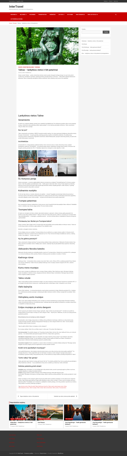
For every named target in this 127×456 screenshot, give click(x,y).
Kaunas (40, 418)
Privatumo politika (28, 453)
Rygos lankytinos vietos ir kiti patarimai (29, 396)
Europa (20, 67)
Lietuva (60, 14)
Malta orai (39, 435)
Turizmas (37, 67)
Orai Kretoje (40, 446)
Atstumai (70, 14)
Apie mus (116, 1)
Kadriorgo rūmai (42, 386)
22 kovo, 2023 (21, 72)
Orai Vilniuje (12, 438)
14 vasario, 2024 (14, 426)
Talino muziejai (32, 387)
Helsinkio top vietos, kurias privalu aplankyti (64, 396)
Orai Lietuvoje (92, 14)
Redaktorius (28, 72)
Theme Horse (43, 453)
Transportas (42, 14)
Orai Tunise (11, 446)
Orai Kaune (84, 44)
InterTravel (16, 6)
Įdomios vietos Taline (26, 386)
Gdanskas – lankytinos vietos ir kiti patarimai (92, 41)
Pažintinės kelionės (28, 67)
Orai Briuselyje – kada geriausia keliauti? (91, 50)
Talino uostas (55, 387)
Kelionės (22, 14)
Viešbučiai (52, 14)
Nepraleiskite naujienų (17, 402)
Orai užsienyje (80, 14)
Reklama (106, 1)
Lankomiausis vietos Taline (60, 386)
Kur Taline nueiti (50, 386)
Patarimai (32, 14)
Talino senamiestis (47, 387)
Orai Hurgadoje (40, 438)
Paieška (83, 29)
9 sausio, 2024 (68, 426)
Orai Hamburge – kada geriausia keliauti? (91, 47)
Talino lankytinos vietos (23, 387)
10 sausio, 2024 (41, 424)
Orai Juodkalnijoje (41, 442)
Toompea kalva (62, 387)
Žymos (110, 1)
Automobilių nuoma (17, 19)
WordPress (60, 453)
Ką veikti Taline (34, 386)
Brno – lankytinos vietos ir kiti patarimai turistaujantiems (95, 53)
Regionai (13, 14)
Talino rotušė (40, 387)
